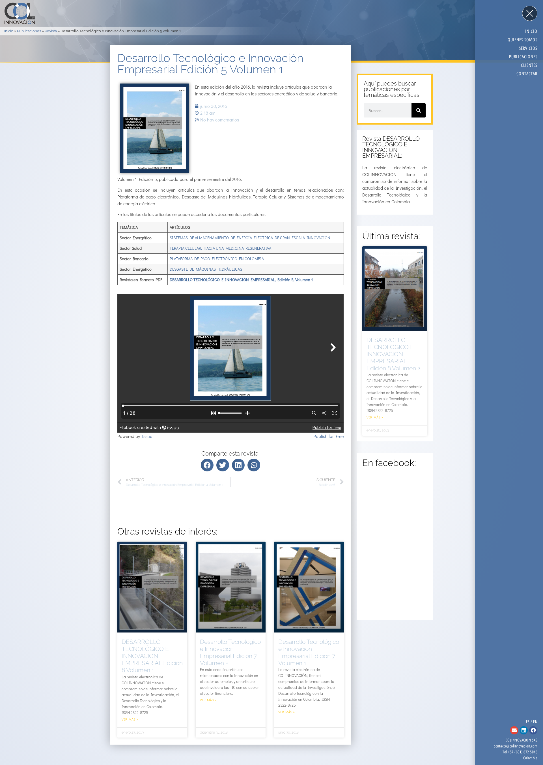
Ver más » (130, 719)
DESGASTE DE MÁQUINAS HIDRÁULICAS (206, 269)
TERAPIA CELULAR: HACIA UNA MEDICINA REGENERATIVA (220, 248)
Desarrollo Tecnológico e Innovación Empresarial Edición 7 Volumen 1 (308, 652)
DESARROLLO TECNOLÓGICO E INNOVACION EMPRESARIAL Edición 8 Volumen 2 (394, 354)
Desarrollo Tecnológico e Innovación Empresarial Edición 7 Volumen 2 (230, 652)
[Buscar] (418, 110)
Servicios (528, 48)
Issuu (147, 436)
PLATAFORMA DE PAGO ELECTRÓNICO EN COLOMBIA (217, 258)
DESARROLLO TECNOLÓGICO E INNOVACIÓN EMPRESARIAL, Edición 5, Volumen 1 (241, 279)
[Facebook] (533, 730)
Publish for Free (328, 436)
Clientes (529, 65)
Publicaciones (29, 31)
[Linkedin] (524, 730)
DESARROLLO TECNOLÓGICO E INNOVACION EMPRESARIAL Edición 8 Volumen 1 (152, 656)
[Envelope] (514, 730)
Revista (51, 31)
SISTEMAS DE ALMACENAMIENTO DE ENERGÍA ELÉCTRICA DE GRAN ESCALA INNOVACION (250, 237)
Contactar (526, 73)
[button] (207, 465)
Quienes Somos (522, 39)
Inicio (8, 31)
